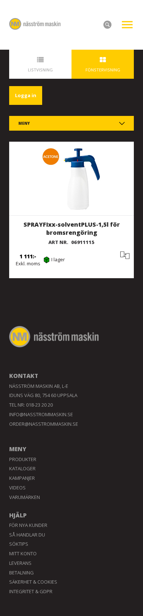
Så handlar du (27, 534)
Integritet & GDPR (30, 591)
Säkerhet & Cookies (33, 581)
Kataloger (22, 468)
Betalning (21, 572)
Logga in (25, 95)
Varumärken (24, 497)
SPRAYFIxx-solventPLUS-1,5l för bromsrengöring (71, 228)
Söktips (18, 544)
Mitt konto (23, 553)
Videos (17, 487)
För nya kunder (28, 525)
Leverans (20, 563)
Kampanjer (22, 478)
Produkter (22, 459)
